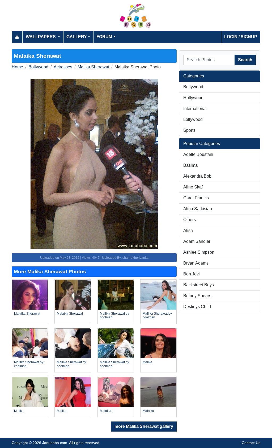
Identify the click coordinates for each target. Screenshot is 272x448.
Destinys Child (197, 306)
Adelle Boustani (198, 154)
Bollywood (38, 67)
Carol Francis (196, 198)
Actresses (63, 67)
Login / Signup (240, 36)
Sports (189, 130)
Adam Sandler (196, 241)
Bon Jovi (191, 274)
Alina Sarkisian (197, 209)
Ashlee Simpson (198, 252)
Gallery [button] (76, 36)
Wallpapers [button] (41, 36)
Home (17, 67)
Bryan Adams (196, 263)
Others (189, 219)
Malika (147, 362)
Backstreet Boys (198, 285)
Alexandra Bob (197, 176)
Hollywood (193, 97)
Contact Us (251, 443)
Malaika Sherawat (27, 313)
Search (245, 60)
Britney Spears (197, 295)
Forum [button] (104, 36)
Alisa (188, 230)
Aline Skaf (193, 187)
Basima (190, 165)
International (195, 108)
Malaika (105, 411)
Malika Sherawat (93, 67)
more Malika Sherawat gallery (143, 426)
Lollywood (193, 119)
